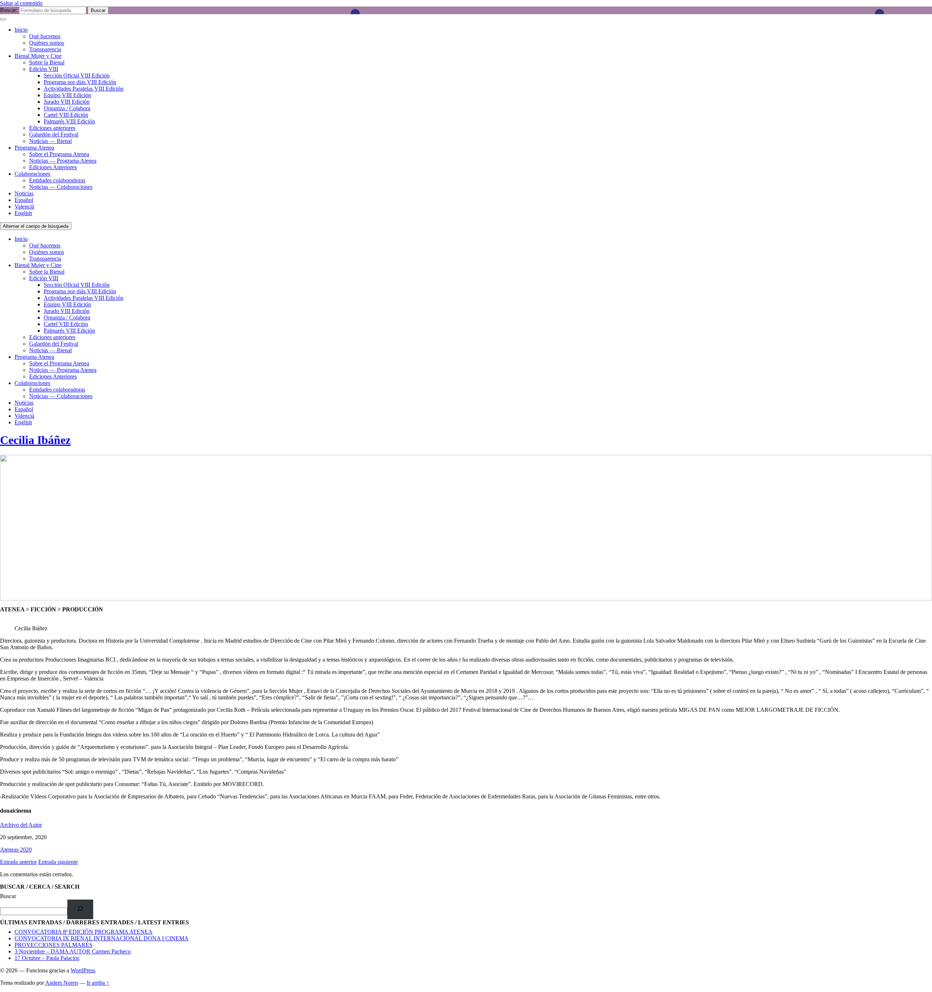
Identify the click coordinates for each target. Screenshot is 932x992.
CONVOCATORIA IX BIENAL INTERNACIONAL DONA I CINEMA (102, 938)
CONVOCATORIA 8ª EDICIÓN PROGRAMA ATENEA (84, 932)
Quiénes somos (46, 43)
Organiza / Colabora (67, 108)
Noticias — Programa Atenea (62, 161)
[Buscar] (80, 909)
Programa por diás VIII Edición (80, 82)
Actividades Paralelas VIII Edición (83, 89)
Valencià (24, 206)
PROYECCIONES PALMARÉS (53, 945)
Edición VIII (43, 69)
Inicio (21, 30)
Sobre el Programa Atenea (59, 154)
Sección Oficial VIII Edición (77, 75)
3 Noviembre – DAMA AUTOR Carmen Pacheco (73, 951)
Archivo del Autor (21, 825)
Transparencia (45, 49)
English (23, 213)
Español (24, 200)
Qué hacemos (44, 36)
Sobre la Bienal (46, 62)
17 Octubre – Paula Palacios (47, 958)
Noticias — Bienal (50, 141)
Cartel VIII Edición (66, 115)
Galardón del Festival (53, 134)
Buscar (8, 896)
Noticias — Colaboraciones (60, 187)
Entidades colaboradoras (57, 180)
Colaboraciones (32, 174)
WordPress (83, 970)
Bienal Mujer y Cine (38, 56)
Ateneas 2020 (16, 849)
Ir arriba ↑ (98, 983)
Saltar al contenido (21, 3)
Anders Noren (61, 983)
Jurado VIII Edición (67, 102)
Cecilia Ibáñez (35, 440)
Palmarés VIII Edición (69, 121)
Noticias (24, 193)
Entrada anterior (18, 862)
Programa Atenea (34, 147)
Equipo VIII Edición (67, 95)
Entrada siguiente (58, 862)
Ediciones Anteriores (53, 167)
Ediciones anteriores (52, 128)
